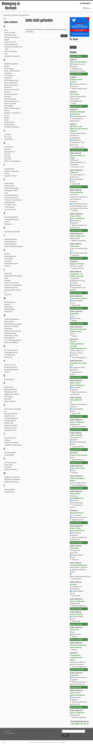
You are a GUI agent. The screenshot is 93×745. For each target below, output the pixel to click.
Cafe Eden (7, 134)
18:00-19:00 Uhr (75, 296)
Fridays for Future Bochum (13, 200)
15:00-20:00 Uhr (75, 234)
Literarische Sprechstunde (78, 298)
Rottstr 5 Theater (10, 401)
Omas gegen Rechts (11, 352)
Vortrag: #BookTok (76, 400)
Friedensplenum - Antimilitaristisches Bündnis (76, 657)
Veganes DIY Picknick (77, 264)
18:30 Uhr (73, 339)
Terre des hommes (10, 438)
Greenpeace (8, 224)
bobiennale (7, 78)
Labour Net (8, 273)
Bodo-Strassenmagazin (12, 108)
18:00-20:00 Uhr (75, 327)
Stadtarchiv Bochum (11, 425)
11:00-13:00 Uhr (75, 433)
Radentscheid (8, 387)
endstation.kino (9, 169)
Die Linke (7, 156)
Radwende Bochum (10, 389)
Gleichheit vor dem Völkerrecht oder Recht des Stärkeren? (79, 128)
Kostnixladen (8, 259)
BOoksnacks (74, 172)
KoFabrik (7, 254)
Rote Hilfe (7, 399)
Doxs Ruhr (7, 159)
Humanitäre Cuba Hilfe (11, 232)
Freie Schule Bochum (11, 197)
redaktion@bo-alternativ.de (79, 724)
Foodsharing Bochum (11, 195)
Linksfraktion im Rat (10, 287)
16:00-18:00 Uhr (75, 271)
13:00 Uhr (73, 261)
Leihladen (7, 280)
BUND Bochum (9, 122)
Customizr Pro (53, 742)
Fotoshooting (74, 548)
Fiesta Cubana (74, 246)
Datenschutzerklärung (10, 733)
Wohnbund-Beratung (11, 482)
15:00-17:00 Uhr (75, 244)
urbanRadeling (9, 455)
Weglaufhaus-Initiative (12, 477)
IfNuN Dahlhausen (10, 244)
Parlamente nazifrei (10, 367)
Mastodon (6, 736)
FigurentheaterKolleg (11, 188)
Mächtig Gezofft (9, 302)
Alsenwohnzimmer (10, 35)
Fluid (6, 193)
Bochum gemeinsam (11, 82)
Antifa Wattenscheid (11, 44)
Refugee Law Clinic (10, 392)
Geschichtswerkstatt (11, 217)
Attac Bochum (74, 94)
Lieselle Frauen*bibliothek (13, 285)
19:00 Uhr (73, 92)
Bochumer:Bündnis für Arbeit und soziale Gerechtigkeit (11, 103)
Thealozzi (7, 440)
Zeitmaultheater (9, 489)
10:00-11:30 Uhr (75, 546)
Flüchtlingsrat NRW (10, 190)
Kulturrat (7, 266)
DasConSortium (9, 152)
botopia (6, 117)
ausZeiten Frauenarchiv (12, 56)
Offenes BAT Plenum (77, 513)
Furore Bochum (9, 207)
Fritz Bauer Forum (10, 204)
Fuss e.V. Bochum (10, 209)
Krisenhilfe (7, 261)
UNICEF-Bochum (10, 452)
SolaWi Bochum (9, 416)
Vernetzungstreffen (76, 192)
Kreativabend (74, 675)
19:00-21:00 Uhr (75, 170)
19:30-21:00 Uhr (75, 476)
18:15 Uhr (73, 453)
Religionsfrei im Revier (11, 394)
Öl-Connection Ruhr (11, 350)
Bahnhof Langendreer (11, 64)
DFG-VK (7, 154)
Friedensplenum (9, 202)
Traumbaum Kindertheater (13, 445)
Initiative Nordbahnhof (11, 319)
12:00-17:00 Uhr (75, 563)
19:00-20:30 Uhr (75, 361)
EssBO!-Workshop (76, 435)
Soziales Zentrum (10, 421)
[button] (79, 27)
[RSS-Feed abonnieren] (5, 18)
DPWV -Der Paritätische (12, 161)
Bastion (6, 66)
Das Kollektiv (8, 147)
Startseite (7, 15)
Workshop (73, 584)
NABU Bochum (9, 321)
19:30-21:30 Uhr (75, 673)
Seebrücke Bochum (10, 413)
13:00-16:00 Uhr (75, 582)
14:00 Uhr (73, 77)
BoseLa (6, 110)
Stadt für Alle (8, 423)
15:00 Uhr (73, 59)
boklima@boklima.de (76, 498)
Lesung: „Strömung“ (76, 614)
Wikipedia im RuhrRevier (12, 479)
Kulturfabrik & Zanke (11, 263)
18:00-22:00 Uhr (75, 214)
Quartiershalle (9, 379)
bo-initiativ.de (9, 75)
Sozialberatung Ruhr (11, 418)
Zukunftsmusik (9, 492)
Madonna (7, 304)
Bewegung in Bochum (11, 5)
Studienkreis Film (10, 430)
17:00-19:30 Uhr (75, 612)
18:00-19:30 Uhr (75, 153)
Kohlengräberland (10, 256)
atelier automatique (10, 51)
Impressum (7, 731)
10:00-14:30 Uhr (75, 190)
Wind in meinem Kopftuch (78, 62)
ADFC (6, 30)
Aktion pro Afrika (9, 32)
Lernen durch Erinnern (11, 283)
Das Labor (7, 149)
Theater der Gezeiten (11, 442)
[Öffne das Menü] (84, 8)
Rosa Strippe (8, 396)
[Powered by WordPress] (63, 742)
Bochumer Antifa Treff (11, 89)
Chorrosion (8, 137)
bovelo (6, 120)
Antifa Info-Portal (10, 42)
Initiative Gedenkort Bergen (13, 246)
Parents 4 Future (9, 365)
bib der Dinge (8, 68)
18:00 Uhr (73, 109)
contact (10, 736)
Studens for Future (10, 428)
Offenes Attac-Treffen (77, 468)
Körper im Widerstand (77, 236)
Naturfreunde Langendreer (13, 324)
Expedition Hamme (10, 176)
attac (6, 54)
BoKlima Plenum (75, 494)
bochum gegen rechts (11, 80)
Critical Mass (8, 139)
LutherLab (7, 294)
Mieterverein (8, 311)
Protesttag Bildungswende (78, 565)
